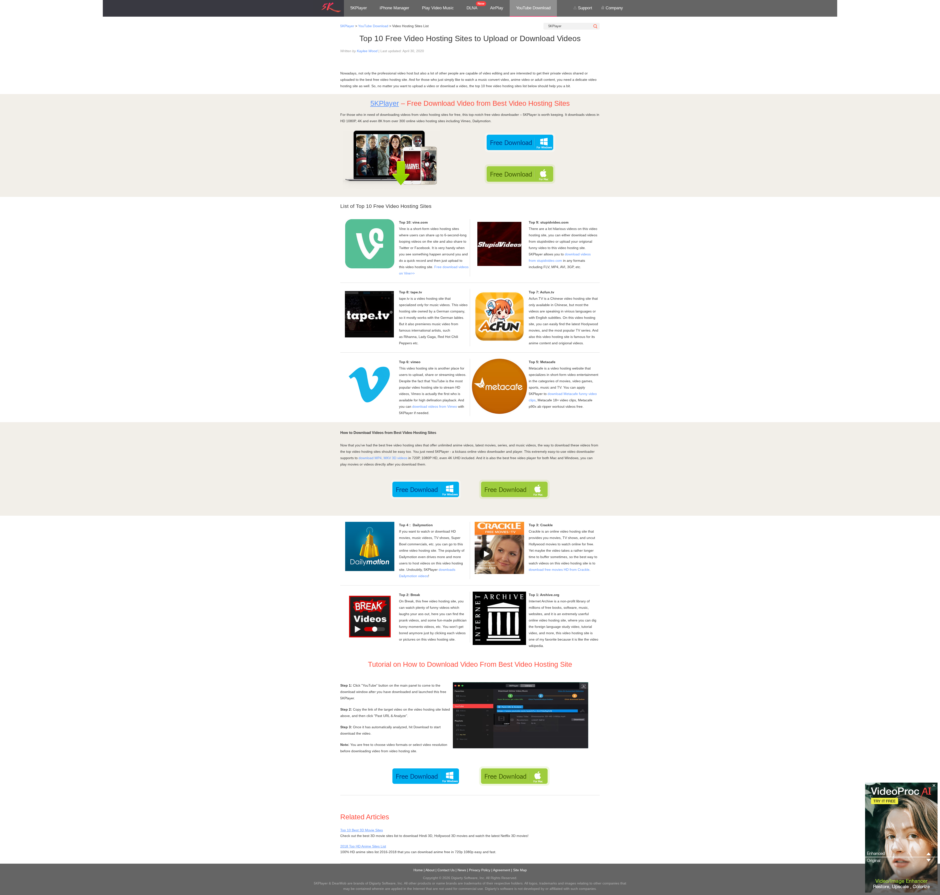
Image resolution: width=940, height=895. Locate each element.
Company (613, 8)
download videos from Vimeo (435, 406)
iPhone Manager (394, 8)
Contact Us (446, 870)
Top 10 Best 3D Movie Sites (361, 830)
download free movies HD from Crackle (559, 570)
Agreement (501, 870)
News (462, 870)
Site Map (520, 870)
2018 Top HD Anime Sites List (363, 846)
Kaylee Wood (367, 51)
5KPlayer (358, 8)
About (430, 870)
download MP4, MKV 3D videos (383, 458)
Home (418, 870)
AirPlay (496, 8)
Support (584, 8)
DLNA (472, 8)
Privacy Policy (479, 870)
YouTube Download (533, 8)
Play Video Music (438, 8)
